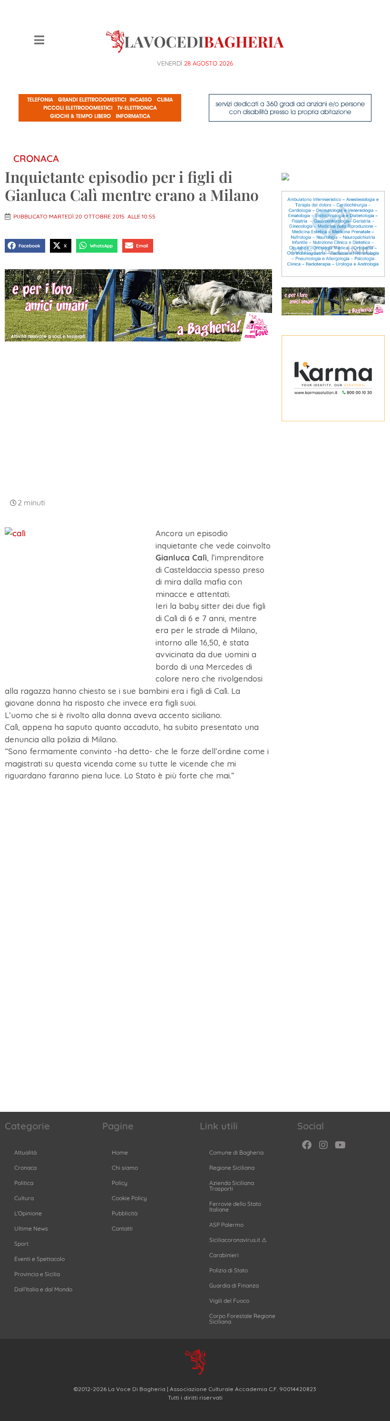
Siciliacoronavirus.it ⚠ (238, 1239)
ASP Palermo (226, 1224)
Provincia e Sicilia (37, 1274)
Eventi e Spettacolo (39, 1258)
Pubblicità (124, 1213)
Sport (21, 1243)
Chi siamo (125, 1167)
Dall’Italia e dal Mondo (43, 1289)
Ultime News (31, 1228)
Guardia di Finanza (234, 1285)
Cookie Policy (129, 1198)
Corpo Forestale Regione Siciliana (242, 1318)
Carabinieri (224, 1255)
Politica (23, 1182)
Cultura (24, 1198)
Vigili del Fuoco (229, 1300)
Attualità (25, 1152)
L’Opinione (28, 1213)
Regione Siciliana (231, 1167)
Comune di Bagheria (236, 1152)
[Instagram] (323, 1145)
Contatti (122, 1228)
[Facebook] (307, 1145)
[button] (25, 246)
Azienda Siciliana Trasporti (231, 1185)
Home (120, 1152)
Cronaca (36, 158)
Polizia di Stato (228, 1270)
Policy (119, 1182)
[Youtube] (340, 1145)
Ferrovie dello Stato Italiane (235, 1206)
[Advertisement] (138, 418)
